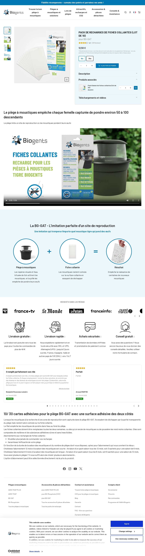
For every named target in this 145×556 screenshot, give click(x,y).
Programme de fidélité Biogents (119, 502)
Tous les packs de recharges (51, 506)
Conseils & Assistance (114, 12)
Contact (78, 506)
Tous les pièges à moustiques (18, 506)
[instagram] (69, 468)
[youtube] (75, 468)
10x (82, 58)
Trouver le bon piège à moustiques (35, 12)
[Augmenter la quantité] (92, 65)
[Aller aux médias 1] (7, 30)
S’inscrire (111, 494)
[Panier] (139, 12)
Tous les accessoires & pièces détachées (56, 502)
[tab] (47, 405)
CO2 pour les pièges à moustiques (86, 494)
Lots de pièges (68, 12)
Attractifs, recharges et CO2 (81, 12)
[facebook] (64, 468)
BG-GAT (11, 498)
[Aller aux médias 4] (7, 56)
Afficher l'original (64, 388)
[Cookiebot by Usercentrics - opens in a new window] (14, 551)
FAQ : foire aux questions (83, 511)
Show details (34, 551)
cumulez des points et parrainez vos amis (83, 2)
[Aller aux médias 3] (7, 48)
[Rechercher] (125, 12)
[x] (80, 468)
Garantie (78, 502)
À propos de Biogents (82, 515)
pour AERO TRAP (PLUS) (50, 490)
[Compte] (130, 12)
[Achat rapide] (136, 88)
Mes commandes (114, 498)
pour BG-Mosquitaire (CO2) (51, 494)
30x (89, 58)
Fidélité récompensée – (52, 2)
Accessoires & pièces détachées (98, 12)
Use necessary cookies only (126, 539)
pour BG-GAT (46, 498)
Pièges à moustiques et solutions (54, 12)
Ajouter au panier (108, 66)
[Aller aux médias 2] (7, 39)
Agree (126, 524)
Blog (76, 498)
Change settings (125, 531)
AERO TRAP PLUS (14, 490)
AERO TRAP (12, 494)
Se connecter (112, 490)
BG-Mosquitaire (13, 502)
